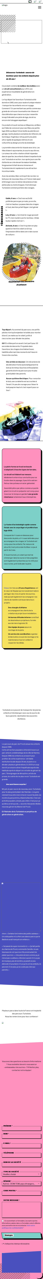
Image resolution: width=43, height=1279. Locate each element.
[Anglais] (35, 2)
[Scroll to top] (38, 1274)
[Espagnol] (40, 2)
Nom (5, 1134)
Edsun (6, 588)
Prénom (7, 1126)
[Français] (30, 1)
